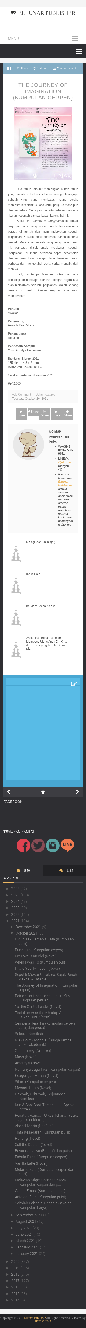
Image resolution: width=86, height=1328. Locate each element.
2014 (15, 1300)
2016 (15, 1287)
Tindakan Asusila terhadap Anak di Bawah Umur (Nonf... (43, 1014)
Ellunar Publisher (46, 13)
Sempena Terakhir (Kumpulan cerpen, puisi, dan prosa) (45, 1025)
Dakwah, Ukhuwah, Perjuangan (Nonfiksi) (40, 1096)
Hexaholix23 (43, 1321)
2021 (15, 920)
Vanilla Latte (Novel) (31, 1163)
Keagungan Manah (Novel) (36, 1075)
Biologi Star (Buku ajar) (40, 542)
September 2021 (29, 1214)
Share (35, 411)
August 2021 (26, 1221)
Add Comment (21, 394)
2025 (15, 894)
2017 (15, 1280)
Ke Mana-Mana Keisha (40, 606)
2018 (15, 1274)
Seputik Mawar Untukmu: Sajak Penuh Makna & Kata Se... (46, 976)
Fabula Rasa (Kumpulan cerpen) (41, 1156)
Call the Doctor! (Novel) (33, 1144)
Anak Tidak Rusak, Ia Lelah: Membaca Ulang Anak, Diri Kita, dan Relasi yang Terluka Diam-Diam (46, 643)
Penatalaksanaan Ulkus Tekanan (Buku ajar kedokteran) (47, 1117)
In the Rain (33, 574)
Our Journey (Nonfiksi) (33, 1050)
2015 (15, 1293)
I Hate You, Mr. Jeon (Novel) (37, 968)
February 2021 (28, 1247)
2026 (15, 888)
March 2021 (26, 1240)
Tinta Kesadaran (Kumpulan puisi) (42, 1132)
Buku (39, 394)
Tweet (22, 415)
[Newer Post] (8, 792)
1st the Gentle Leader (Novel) (38, 1006)
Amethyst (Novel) (29, 1062)
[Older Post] (77, 792)
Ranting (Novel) (27, 1138)
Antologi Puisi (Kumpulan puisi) (40, 1196)
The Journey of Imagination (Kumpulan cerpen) (43, 91)
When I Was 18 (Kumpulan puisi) (41, 962)
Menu (13, 38)
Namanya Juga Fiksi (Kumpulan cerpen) (47, 1069)
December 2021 (29, 926)
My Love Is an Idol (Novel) (35, 956)
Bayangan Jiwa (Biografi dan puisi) (43, 1150)
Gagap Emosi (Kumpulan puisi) (40, 1190)
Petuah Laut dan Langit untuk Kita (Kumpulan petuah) (42, 997)
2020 (15, 1261)
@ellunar (64, 462)
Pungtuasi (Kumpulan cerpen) (39, 949)
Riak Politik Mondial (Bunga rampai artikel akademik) (43, 1042)
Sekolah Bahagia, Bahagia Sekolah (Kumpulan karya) (43, 1205)
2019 (15, 1267)
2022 (15, 914)
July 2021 (24, 1227)
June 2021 (25, 1234)
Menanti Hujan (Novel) (33, 1087)
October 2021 (27, 933)
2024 (15, 901)
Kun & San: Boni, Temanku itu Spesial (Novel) (45, 1106)
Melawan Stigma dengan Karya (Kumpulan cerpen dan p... (40, 1182)
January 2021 (27, 1253)
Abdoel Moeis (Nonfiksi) (34, 1125)
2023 (15, 907)
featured (49, 394)
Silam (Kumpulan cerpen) (35, 1081)
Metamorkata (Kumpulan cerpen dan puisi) (44, 1171)
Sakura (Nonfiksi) (29, 1033)
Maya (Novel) (25, 1056)
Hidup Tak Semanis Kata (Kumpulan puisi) (44, 941)
